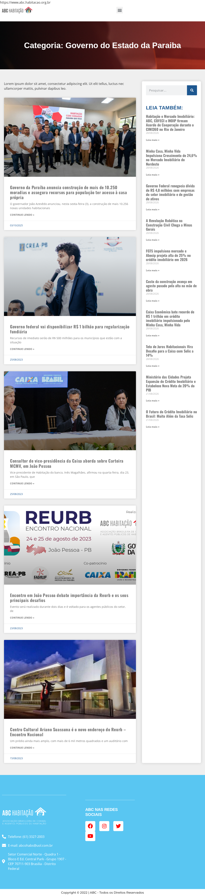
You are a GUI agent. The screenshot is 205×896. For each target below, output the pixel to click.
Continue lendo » (22, 215)
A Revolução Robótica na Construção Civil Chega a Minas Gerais (169, 225)
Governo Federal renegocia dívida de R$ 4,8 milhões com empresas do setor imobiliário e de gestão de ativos (170, 192)
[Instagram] (104, 826)
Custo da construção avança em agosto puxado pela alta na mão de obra (171, 286)
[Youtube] (90, 836)
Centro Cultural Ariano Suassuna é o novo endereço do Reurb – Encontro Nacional (68, 731)
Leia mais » (152, 140)
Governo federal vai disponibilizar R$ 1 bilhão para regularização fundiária (70, 329)
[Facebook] (90, 826)
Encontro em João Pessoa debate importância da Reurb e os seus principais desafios (69, 597)
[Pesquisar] (192, 90)
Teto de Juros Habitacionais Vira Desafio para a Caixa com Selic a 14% (169, 351)
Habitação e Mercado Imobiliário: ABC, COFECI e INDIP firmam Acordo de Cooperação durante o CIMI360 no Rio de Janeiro (170, 123)
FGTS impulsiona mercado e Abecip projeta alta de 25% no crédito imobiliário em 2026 (168, 255)
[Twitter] (118, 826)
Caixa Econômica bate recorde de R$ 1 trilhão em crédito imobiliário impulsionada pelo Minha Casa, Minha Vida (170, 318)
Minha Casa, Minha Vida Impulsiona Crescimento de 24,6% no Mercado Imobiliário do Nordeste (171, 157)
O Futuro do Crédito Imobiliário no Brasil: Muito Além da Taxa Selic (171, 414)
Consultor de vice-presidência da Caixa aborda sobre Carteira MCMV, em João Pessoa (67, 463)
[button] (119, 10)
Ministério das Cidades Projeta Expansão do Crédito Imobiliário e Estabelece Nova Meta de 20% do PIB (171, 383)
